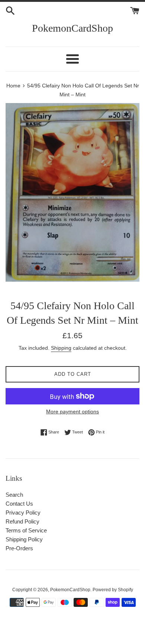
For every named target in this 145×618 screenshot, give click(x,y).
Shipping (61, 348)
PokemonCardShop (72, 28)
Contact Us (19, 503)
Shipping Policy (24, 539)
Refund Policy (22, 521)
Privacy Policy (23, 512)
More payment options (72, 411)
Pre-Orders (19, 548)
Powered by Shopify (113, 589)
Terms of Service (26, 530)
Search (14, 494)
